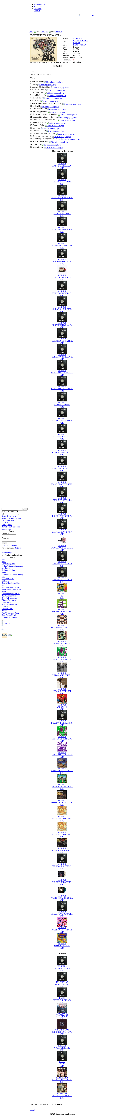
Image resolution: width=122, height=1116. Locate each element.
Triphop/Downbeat (9, 600)
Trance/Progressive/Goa (11, 594)
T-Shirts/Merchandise (10, 617)
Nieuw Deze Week (9, 516)
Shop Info (37, 6)
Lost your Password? (10, 545)
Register (18, 548)
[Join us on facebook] (2, 621)
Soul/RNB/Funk (8, 579)
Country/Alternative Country (12, 574)
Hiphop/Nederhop (8, 570)
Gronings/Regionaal (9, 604)
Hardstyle (5, 592)
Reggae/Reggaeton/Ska (10, 587)
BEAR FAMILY (79, 45)
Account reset (7, 529)
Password (5, 538)
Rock (4, 562)
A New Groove (7, 581)
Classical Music (7, 609)
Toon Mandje (7, 552)
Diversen (5, 607)
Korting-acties (7, 525)
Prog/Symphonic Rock (10, 613)
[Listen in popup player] (53, 81)
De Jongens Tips (8, 520)
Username (5, 533)
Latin (3, 585)
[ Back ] (32, 1110)
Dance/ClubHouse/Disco (11, 583)
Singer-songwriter (8, 564)
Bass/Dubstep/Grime (9, 596)
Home (31, 32)
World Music (6, 602)
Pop (3, 559)
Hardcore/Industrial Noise (11, 589)
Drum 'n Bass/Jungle (9, 598)
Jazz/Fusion (6, 568)
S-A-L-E (5, 523)
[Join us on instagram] (6, 623)
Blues (4, 572)
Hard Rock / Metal (9, 615)
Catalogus (37, 9)
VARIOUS (77, 38)
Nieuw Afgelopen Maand (11, 518)
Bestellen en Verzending (11, 527)
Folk (3, 577)
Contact (37, 11)
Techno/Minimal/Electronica (12, 566)
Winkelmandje (39, 4)
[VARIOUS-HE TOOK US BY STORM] (43, 61)
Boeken (4, 611)
